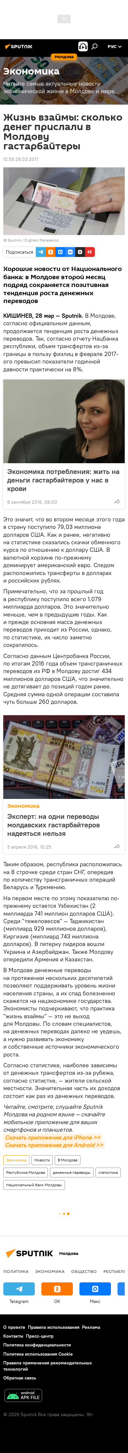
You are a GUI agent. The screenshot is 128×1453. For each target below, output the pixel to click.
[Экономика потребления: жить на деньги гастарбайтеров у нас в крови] (64, 421)
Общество (84, 1271)
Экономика (23, 806)
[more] (117, 501)
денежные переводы (72, 1172)
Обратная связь (19, 1378)
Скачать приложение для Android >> (54, 1145)
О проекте (14, 1327)
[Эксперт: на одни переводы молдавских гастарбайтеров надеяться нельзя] (64, 757)
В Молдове (67, 1159)
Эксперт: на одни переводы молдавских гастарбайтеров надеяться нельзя (53, 824)
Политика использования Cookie (38, 1354)
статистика (108, 1172)
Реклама (91, 1327)
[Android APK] (23, 1396)
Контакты (13, 1336)
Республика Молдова (25, 1172)
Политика (16, 1271)
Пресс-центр (39, 1336)
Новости (42, 1159)
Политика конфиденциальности (37, 1345)
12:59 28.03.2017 (20, 159)
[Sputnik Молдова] (19, 49)
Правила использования (53, 1327)
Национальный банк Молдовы (34, 1184)
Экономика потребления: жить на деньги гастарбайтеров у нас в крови (63, 480)
